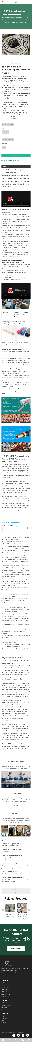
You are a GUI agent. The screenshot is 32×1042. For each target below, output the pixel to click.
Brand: (3, 118)
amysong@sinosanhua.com (13, 972)
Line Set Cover (4, 987)
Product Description (7, 166)
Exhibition (3, 1022)
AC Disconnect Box (5, 994)
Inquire (16, 155)
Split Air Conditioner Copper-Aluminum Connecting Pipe (10, 916)
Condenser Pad (5, 996)
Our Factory (4, 1018)
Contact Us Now (15, 948)
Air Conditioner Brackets (7, 982)
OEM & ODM (4, 1002)
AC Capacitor (4, 991)
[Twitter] (23, 1035)
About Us (3, 1016)
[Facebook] (13, 1035)
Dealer (3, 1020)
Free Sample (4, 1007)
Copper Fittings (5, 989)
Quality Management (6, 1005)
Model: (3, 116)
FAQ (2, 1009)
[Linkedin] (18, 1035)
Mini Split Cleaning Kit (6, 985)
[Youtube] (27, 1035)
